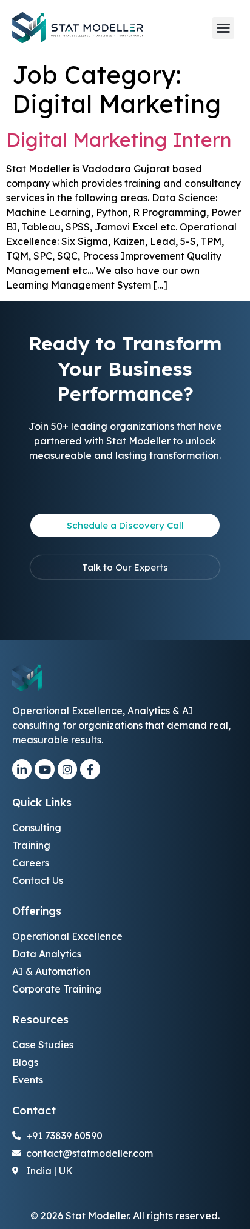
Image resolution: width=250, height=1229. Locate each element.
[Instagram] (67, 769)
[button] (223, 28)
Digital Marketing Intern (119, 139)
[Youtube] (44, 769)
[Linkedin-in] (22, 769)
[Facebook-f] (90, 769)
